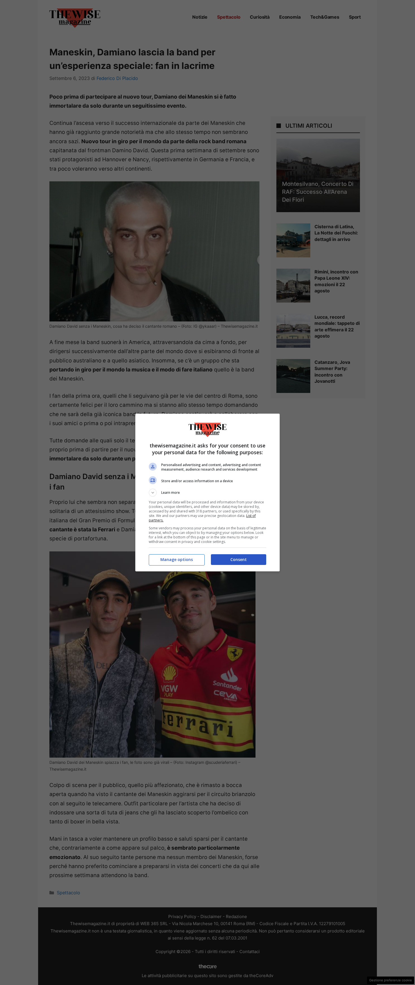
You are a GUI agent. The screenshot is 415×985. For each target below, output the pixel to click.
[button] (207, 493)
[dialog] (207, 492)
